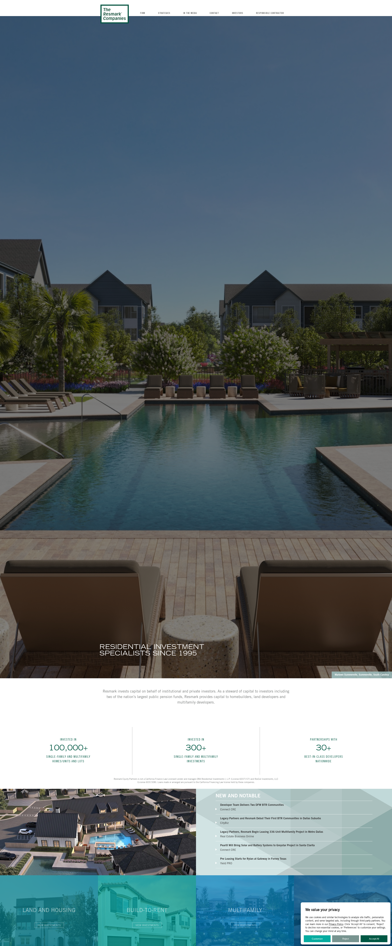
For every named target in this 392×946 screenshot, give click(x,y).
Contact (214, 13)
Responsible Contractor (270, 13)
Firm (142, 13)
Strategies (164, 13)
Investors (237, 13)
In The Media (190, 13)
